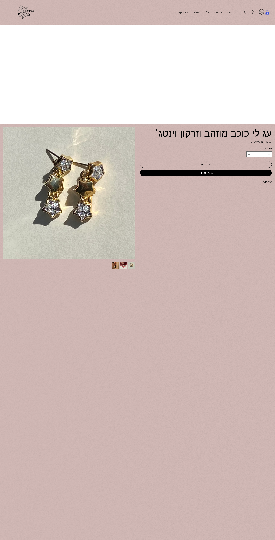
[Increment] (249, 154)
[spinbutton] (259, 154)
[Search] (244, 12)
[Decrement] (269, 154)
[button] (267, 12)
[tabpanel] (261, 12)
